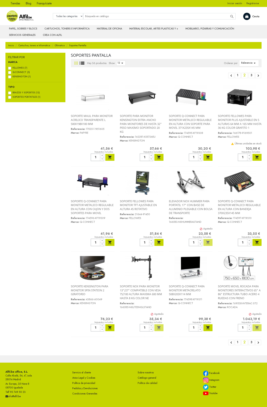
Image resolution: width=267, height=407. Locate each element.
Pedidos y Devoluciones (85, 388)
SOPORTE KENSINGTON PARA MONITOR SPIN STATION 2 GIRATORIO (89, 290)
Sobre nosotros (146, 372)
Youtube (213, 393)
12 (121, 63)
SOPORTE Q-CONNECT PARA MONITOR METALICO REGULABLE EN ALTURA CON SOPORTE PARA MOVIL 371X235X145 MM (190, 121)
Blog (28, 3)
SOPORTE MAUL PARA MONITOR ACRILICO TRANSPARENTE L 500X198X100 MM (92, 119)
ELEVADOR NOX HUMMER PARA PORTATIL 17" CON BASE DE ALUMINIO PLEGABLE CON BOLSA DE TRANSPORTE (191, 207)
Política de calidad (147, 383)
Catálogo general (147, 378)
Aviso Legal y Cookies (83, 378)
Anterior (231, 75)
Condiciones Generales (84, 393)
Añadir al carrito (110, 157)
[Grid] (76, 63)
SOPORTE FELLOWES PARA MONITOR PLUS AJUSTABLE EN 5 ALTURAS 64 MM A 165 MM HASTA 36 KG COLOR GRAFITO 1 (240, 121)
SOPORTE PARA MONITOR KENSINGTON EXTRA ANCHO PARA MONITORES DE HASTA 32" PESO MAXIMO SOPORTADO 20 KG (141, 123)
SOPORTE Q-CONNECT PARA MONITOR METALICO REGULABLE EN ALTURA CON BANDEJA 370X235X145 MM (239, 207)
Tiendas (15, 3)
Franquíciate (44, 3)
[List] (82, 63)
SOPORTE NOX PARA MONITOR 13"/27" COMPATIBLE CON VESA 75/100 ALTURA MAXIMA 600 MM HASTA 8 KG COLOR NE (141, 292)
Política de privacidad (83, 383)
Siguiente (258, 75)
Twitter (212, 387)
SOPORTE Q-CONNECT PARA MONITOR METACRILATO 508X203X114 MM (187, 290)
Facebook (214, 373)
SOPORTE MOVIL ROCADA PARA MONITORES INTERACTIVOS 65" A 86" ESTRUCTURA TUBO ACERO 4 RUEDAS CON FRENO (239, 292)
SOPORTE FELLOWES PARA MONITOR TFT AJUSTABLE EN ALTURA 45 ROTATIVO (138, 205)
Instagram (214, 380)
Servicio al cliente (81, 372)
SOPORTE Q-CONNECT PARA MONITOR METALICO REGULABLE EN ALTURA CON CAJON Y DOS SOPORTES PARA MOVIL (92, 207)
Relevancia (249, 63)
